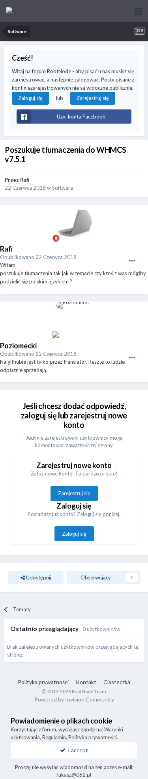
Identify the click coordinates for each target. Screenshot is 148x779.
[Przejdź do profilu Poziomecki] (74, 320)
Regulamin (54, 737)
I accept (77, 750)
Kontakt (86, 682)
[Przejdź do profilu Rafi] (74, 223)
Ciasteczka (116, 682)
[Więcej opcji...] (132, 261)
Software (62, 188)
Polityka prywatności (43, 682)
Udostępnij (38, 577)
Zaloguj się (30, 98)
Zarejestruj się (93, 98)
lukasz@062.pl (74, 775)
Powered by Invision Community (74, 699)
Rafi (25, 180)
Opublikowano (38, 257)
